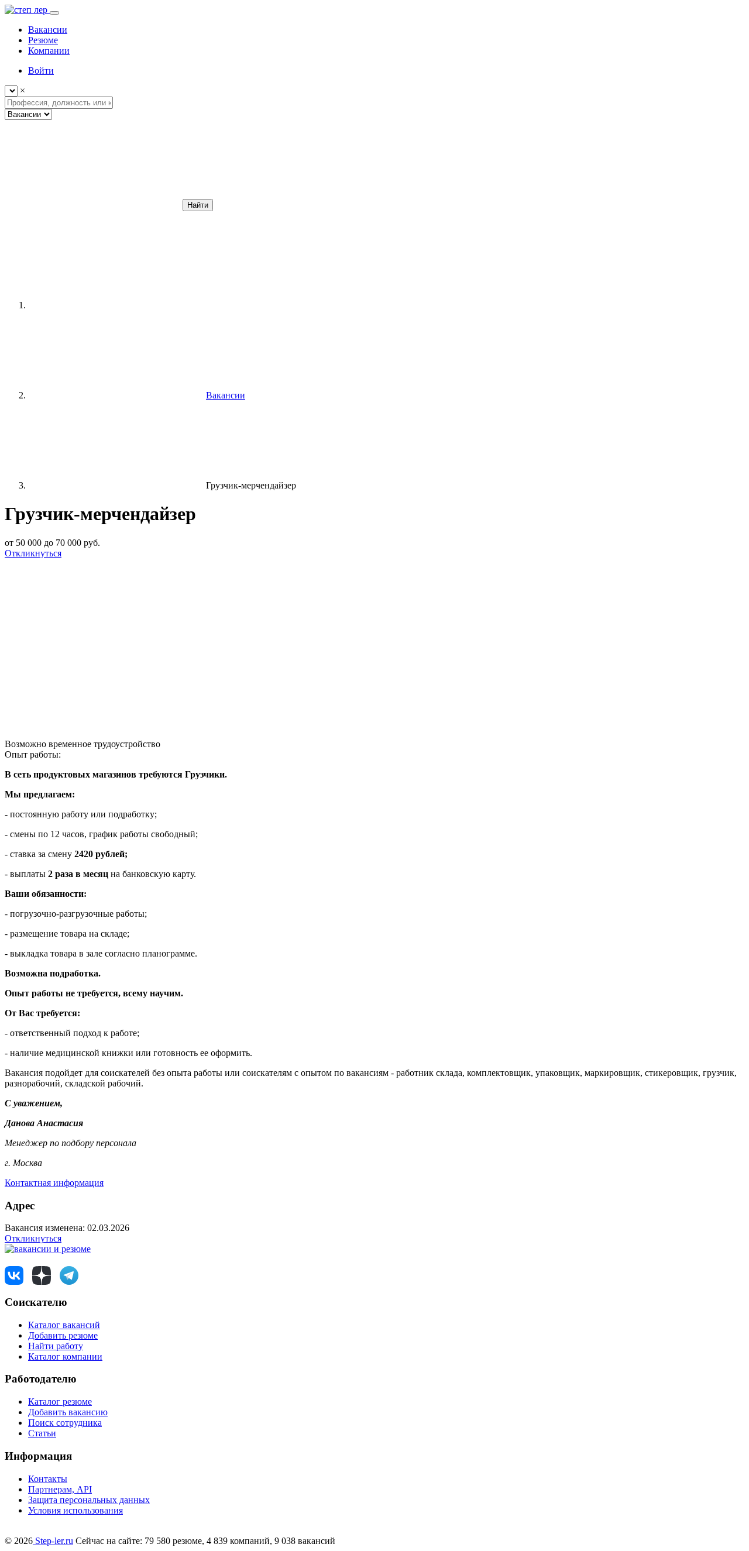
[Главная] (116, 305)
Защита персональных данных (89, 1500)
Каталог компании (65, 1356)
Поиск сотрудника (65, 1423)
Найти (197, 205)
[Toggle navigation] (54, 13)
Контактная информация (54, 1183)
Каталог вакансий (64, 1325)
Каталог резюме (60, 1401)
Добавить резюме (63, 1335)
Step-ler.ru (53, 1541)
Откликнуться (33, 553)
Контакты (47, 1479)
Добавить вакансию (68, 1412)
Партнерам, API (60, 1489)
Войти (41, 70)
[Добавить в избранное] (92, 643)
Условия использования (75, 1510)
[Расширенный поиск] (92, 204)
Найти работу (55, 1346)
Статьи (42, 1433)
